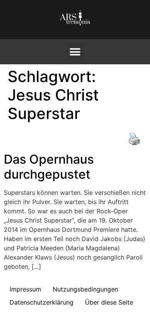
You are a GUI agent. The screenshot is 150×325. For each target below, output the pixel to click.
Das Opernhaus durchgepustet (49, 166)
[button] (75, 51)
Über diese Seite (109, 302)
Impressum (25, 289)
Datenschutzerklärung (41, 302)
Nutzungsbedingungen (85, 289)
